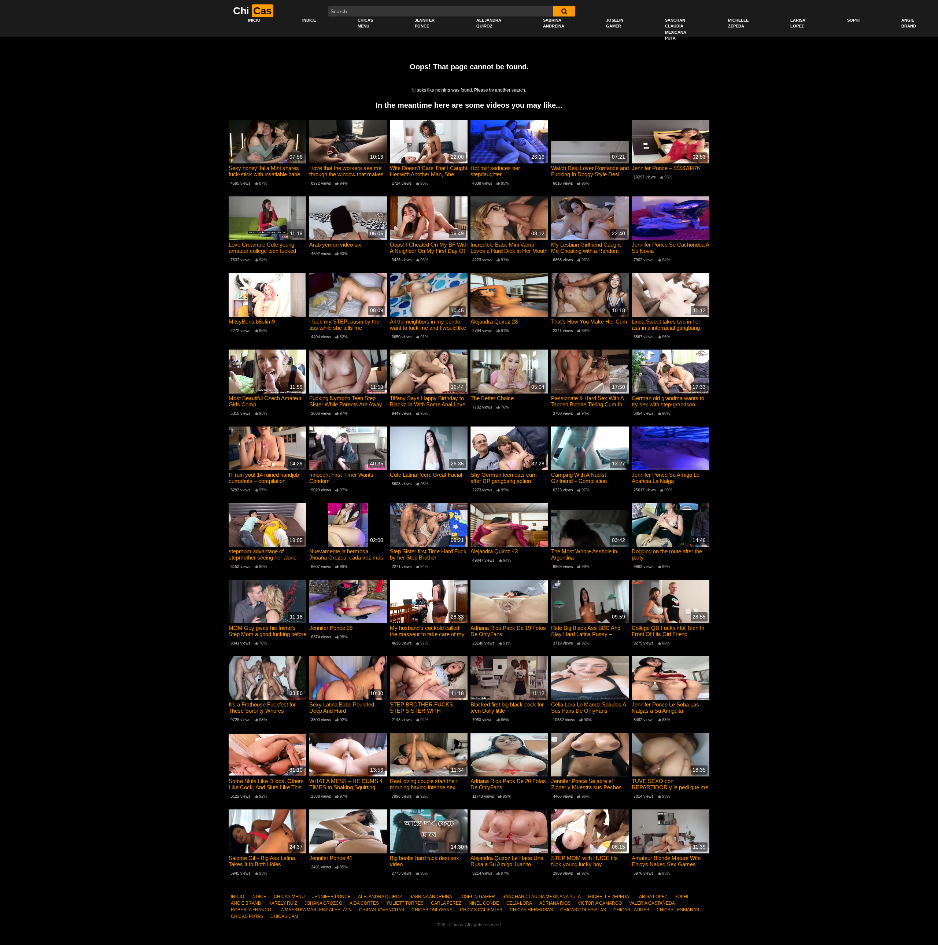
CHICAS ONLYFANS (432, 909)
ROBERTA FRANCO (251, 909)
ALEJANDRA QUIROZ (488, 23)
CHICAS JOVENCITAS (381, 909)
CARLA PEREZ (446, 903)
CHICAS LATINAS (631, 909)
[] (564, 11)
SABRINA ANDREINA (553, 23)
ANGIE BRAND (908, 23)
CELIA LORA (519, 903)
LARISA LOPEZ (797, 23)
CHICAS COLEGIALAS (583, 909)
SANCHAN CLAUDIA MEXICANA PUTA (675, 29)
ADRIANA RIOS (554, 903)
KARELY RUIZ (283, 903)
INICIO (254, 20)
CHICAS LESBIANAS (678, 909)
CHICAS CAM (284, 916)
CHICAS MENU (365, 23)
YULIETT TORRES (405, 903)
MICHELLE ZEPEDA (738, 23)
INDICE (309, 20)
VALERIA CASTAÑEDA (652, 903)
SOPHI (853, 20)
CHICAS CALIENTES (481, 909)
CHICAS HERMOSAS (531, 909)
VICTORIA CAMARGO (600, 903)
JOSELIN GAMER (614, 23)
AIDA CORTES (364, 903)
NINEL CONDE (484, 903)
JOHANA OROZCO (323, 903)
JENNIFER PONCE (425, 23)
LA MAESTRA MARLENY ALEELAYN (315, 909)
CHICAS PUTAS (247, 916)
